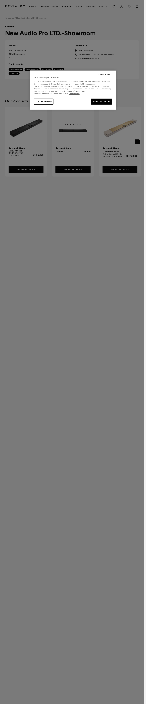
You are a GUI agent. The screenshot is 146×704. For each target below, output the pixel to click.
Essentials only (103, 75)
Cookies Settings (44, 101)
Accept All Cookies (101, 101)
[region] (73, 90)
